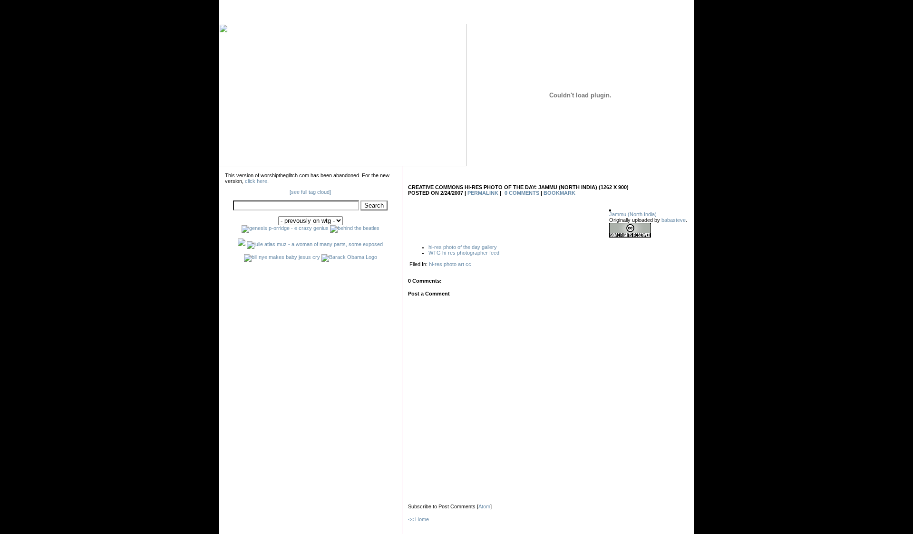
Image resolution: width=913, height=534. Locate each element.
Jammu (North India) (633, 214)
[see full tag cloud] (310, 192)
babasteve (673, 220)
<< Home (418, 519)
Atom (484, 506)
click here (256, 181)
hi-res (435, 264)
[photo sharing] (610, 209)
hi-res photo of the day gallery (462, 247)
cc (468, 264)
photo (450, 264)
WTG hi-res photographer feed (463, 253)
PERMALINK (482, 193)
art (461, 264)
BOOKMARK (559, 193)
